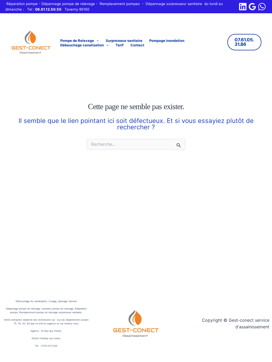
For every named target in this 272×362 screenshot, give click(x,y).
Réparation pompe (22, 4)
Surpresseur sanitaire (124, 40)
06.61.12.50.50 (48, 9)
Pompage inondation (166, 40)
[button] (96, 40)
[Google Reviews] (252, 6)
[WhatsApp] (262, 6)
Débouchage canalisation (82, 45)
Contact (137, 45)
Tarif (120, 45)
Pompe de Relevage (77, 40)
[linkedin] (243, 6)
